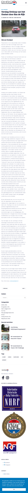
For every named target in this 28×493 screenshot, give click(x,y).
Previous (5, 288)
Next (23, 288)
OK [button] (14, 489)
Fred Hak (11, 17)
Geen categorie (5, 308)
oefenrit (4, 360)
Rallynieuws (4, 9)
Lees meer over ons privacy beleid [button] (14, 485)
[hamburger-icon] (26, 2)
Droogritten (4, 307)
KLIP (2, 310)
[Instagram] (7, 377)
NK (2, 314)
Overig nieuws (4, 316)
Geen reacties (17, 17)
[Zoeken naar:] (14, 297)
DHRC (2, 305)
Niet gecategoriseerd (6, 312)
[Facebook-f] (3, 377)
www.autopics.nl (14, 281)
